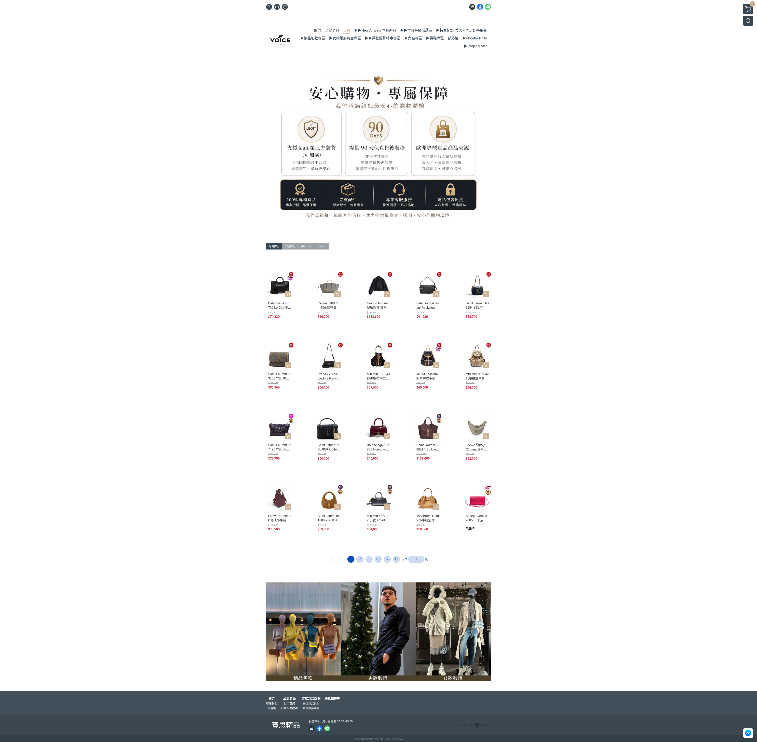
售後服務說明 (311, 708)
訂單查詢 (289, 703)
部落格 (272, 708)
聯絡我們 (271, 703)
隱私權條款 (332, 698)
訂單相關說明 (289, 708)
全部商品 (289, 698)
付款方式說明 (311, 698)
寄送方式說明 (311, 703)
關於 (271, 698)
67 (378, 559)
